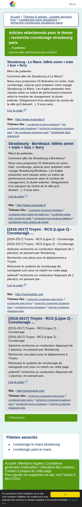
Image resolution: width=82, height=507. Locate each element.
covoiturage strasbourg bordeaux (45, 210)
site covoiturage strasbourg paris (31, 132)
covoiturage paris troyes (19, 303)
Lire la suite (15, 110)
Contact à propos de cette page (28, 471)
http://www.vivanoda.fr (30, 119)
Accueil (10, 463)
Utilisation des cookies (56, 467)
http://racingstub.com (29, 294)
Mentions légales (31, 463)
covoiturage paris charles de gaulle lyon (28, 214)
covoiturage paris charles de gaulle (28, 222)
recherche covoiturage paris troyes (45, 299)
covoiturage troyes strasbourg (30, 307)
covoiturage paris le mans (32, 449)
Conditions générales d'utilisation (33, 465)
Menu (72, 4)
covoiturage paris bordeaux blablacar (53, 218)
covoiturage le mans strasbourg (43, 124)
